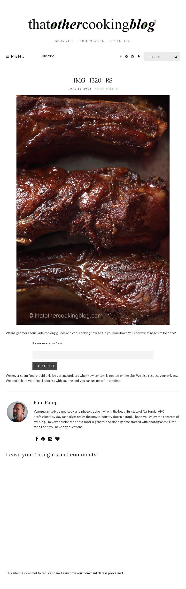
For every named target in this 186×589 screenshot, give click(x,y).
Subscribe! (48, 56)
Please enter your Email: (47, 343)
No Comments (106, 88)
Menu (17, 56)
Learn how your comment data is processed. (92, 573)
